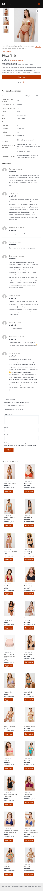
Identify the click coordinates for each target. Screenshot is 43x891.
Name (6, 427)
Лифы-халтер (16, 48)
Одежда (16, 46)
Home (4, 46)
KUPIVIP (8, 4)
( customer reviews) (16, 60)
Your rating (9, 409)
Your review (9, 414)
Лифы (9, 48)
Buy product (21, 77)
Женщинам (9, 46)
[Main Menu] (39, 4)
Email (6, 435)
